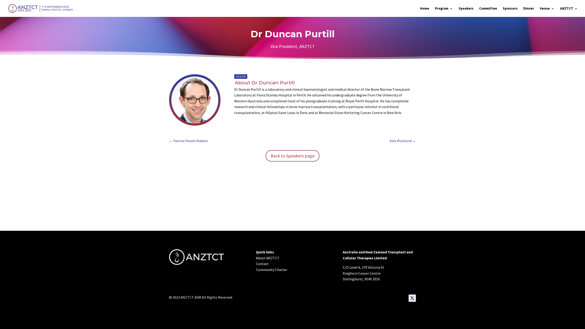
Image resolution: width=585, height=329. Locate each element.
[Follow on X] (412, 298)
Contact (262, 263)
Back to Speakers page (292, 156)
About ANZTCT (267, 258)
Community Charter (271, 269)
